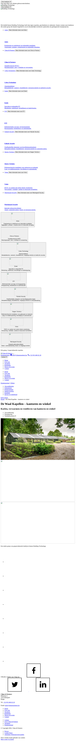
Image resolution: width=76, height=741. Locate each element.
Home (6, 360)
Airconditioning (9, 386)
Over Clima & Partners (11, 721)
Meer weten (4, 739)
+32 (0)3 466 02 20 (35, 355)
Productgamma (8, 389)
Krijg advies (4, 397)
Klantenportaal (5, 355)
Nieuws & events (9, 367)
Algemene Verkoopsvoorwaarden (14, 734)
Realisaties (7, 365)
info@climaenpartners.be (19, 355)
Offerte (12, 383)
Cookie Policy (8, 733)
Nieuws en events (9, 378)
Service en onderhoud (10, 394)
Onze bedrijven (6, 1)
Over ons (7, 362)
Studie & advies (9, 391)
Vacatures (7, 363)
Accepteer (11, 739)
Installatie (7, 393)
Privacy (6, 731)
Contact (6, 368)
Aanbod (4, 357)
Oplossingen (8, 388)
